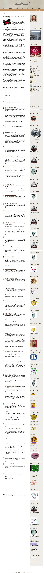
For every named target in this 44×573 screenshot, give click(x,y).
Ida (5, 333)
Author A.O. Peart (7, 321)
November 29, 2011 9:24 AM (12, 195)
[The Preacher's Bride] (31, 81)
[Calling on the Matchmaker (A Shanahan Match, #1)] (31, 85)
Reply (5, 122)
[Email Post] (3, 94)
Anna (5, 256)
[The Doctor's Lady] (31, 90)
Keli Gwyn (6, 222)
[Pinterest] (42, 10)
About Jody (11, 8)
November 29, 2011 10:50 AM (12, 269)
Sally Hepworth (7, 374)
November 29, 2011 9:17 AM (10, 184)
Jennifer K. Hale (7, 313)
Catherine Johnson (12, 73)
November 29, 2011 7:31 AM (12, 125)
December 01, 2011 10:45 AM (10, 463)
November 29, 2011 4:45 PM (9, 333)
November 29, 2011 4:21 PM (13, 321)
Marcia (6, 463)
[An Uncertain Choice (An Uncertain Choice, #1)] (31, 76)
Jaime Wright (6, 269)
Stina (5, 184)
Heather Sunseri (7, 132)
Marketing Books (7, 95)
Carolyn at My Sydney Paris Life (9, 428)
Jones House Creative (29, 572)
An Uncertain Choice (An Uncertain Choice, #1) (36, 76)
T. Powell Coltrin (7, 125)
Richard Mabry (7, 195)
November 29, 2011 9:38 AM (13, 203)
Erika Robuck (10, 70)
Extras (28, 8)
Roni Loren (6, 403)
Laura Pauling (6, 107)
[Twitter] (35, 10)
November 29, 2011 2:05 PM (12, 288)
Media (33, 8)
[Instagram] (39, 10)
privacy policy (34, 557)
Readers (10, 95)
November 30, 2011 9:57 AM (11, 403)
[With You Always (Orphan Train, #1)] (31, 72)
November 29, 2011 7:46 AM (12, 132)
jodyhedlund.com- (22, 4)
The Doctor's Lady (35, 88)
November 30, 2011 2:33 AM (12, 374)
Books (22, 8)
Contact (39, 8)
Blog (17, 8)
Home (4, 8)
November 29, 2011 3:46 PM (12, 313)
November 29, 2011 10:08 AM (10, 236)
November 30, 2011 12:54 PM (17, 428)
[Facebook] (36, 10)
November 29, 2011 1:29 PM (13, 278)
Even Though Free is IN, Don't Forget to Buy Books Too (13, 17)
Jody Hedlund (6, 203)
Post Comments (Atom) (9, 494)
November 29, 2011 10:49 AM (10, 256)
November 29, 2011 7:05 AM (12, 107)
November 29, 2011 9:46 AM (11, 222)
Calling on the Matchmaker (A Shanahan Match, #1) (37, 84)
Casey (6, 236)
